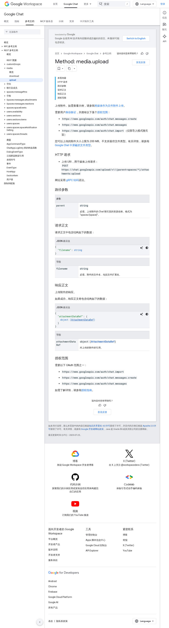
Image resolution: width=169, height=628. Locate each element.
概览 (6, 21)
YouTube (127, 550)
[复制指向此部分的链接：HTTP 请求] (73, 155)
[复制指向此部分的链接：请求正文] (71, 226)
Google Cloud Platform (60, 597)
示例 (61, 21)
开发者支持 (54, 555)
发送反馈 (140, 62)
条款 (50, 621)
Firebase (52, 591)
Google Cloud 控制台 (96, 545)
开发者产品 (54, 544)
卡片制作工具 (87, 21)
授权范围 (102, 112)
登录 (162, 4)
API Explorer (92, 550)
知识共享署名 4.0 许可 (99, 426)
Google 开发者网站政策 (92, 429)
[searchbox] (22, 31)
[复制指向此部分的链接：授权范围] (71, 358)
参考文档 (29, 21)
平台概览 (53, 539)
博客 (125, 534)
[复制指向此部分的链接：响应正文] (71, 285)
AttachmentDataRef (82, 319)
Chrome (52, 586)
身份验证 (71, 112)
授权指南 (86, 390)
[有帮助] (142, 53)
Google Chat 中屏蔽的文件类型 (73, 145)
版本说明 (53, 549)
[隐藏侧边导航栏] (39, 622)
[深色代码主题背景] (147, 247)
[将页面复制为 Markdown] (69, 68)
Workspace (32, 4)
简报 (125, 540)
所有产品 (53, 607)
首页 (55, 3)
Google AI (53, 602)
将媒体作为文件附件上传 (109, 105)
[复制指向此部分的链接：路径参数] (71, 190)
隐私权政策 (62, 621)
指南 (17, 21)
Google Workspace (73, 53)
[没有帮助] (147, 53)
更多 (86, 3)
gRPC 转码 (72, 180)
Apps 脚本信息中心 (95, 540)
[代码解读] (141, 247)
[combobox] (113, 4)
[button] (21, 46)
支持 (71, 21)
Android (52, 581)
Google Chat (71, 3)
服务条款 (53, 560)
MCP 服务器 (46, 21)
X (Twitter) (128, 545)
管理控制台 (91, 534)
